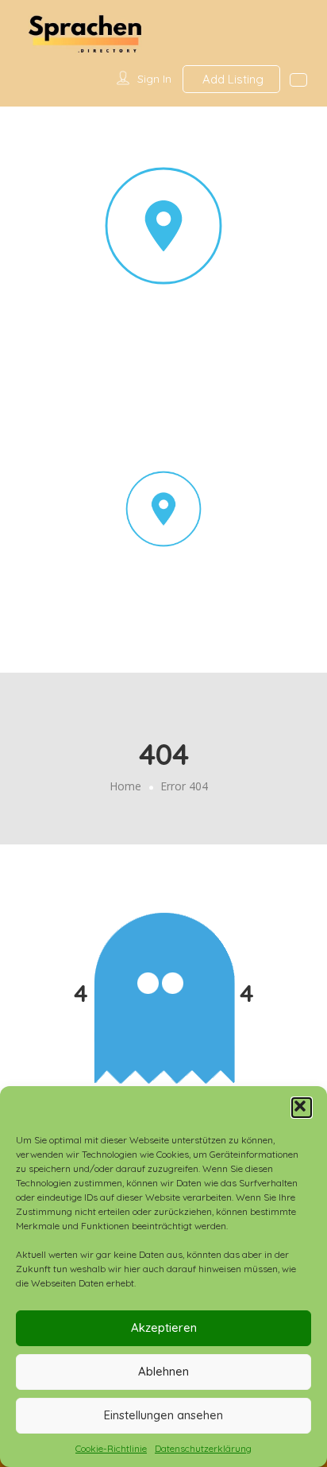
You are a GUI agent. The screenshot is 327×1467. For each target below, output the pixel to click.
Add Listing (231, 79)
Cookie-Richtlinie (111, 1448)
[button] (301, 1107)
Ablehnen (163, 1371)
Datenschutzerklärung (203, 1448)
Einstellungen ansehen (163, 1414)
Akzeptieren (164, 1327)
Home (125, 786)
